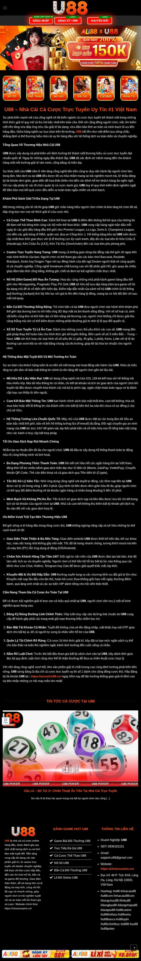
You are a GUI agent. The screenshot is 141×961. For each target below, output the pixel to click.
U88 (7, 840)
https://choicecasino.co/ (117, 868)
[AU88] (36, 954)
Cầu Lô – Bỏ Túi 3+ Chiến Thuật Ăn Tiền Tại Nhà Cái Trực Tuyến (70, 791)
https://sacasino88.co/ (46, 676)
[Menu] (5, 7)
